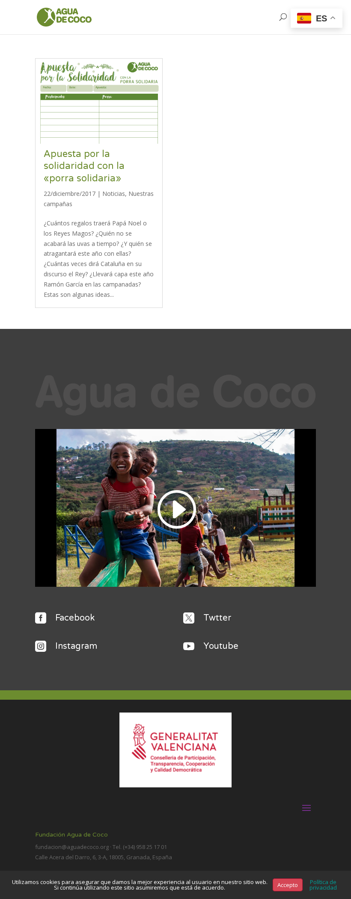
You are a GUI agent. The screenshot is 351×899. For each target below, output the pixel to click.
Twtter (217, 618)
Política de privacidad (323, 884)
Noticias (113, 193)
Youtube (220, 646)
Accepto (287, 885)
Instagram (76, 646)
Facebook (75, 618)
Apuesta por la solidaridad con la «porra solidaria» (84, 166)
